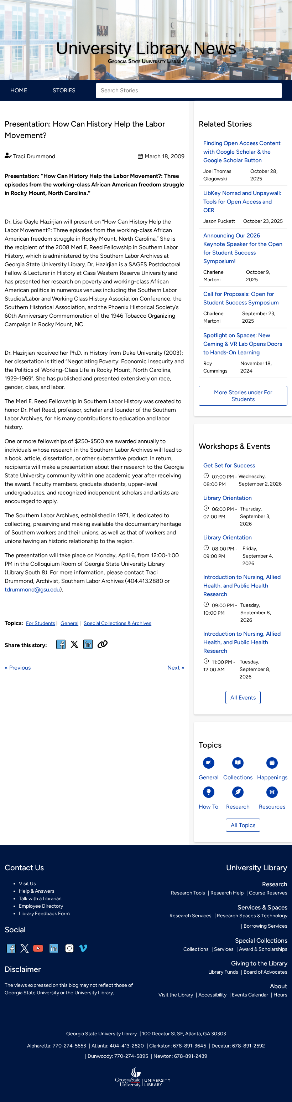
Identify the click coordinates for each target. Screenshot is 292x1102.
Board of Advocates (265, 972)
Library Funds (223, 972)
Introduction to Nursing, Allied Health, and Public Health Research (242, 586)
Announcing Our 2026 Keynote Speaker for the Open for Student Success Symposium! (242, 248)
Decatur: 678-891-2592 (238, 1046)
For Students (40, 623)
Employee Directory (41, 906)
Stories (64, 90)
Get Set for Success (229, 465)
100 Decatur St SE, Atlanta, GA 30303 (184, 1034)
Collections (196, 949)
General (69, 623)
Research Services (191, 916)
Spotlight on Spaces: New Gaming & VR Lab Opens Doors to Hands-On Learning (242, 344)
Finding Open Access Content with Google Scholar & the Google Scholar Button (242, 152)
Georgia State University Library (146, 61)
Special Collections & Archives (117, 623)
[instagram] (69, 953)
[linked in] (88, 648)
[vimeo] (83, 951)
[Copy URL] (102, 645)
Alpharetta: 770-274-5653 (56, 1046)
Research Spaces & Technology (252, 916)
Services (224, 949)
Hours (280, 995)
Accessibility (212, 995)
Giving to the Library (259, 963)
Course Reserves (268, 893)
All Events (243, 697)
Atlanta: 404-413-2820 (118, 1046)
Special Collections (261, 940)
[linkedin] (53, 953)
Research (274, 884)
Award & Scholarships (263, 949)
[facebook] (60, 648)
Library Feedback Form (44, 914)
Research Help (227, 893)
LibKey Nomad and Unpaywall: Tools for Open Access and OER (242, 202)
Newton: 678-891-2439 (180, 1056)
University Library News (146, 48)
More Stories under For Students (243, 396)
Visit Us (27, 884)
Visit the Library (175, 995)
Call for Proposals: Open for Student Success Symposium (241, 298)
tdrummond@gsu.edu (32, 589)
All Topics (243, 825)
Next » (175, 667)
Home (18, 90)
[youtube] (38, 953)
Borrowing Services (265, 926)
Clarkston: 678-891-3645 (177, 1046)
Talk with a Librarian (40, 899)
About (278, 986)
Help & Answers (36, 891)
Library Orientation (227, 497)
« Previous (18, 667)
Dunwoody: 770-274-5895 (118, 1056)
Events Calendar (250, 995)
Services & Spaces (262, 907)
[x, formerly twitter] (74, 646)
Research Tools (188, 893)
